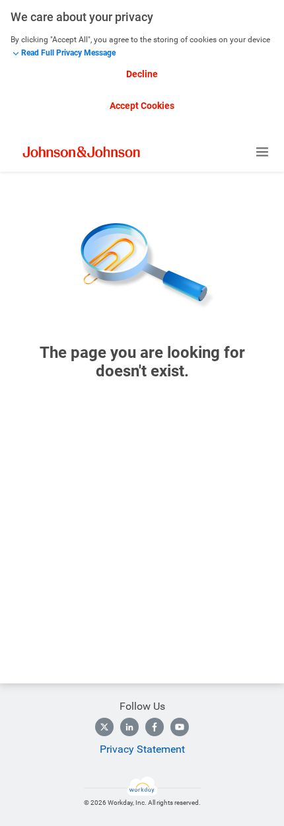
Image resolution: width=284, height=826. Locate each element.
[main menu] (262, 152)
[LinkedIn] (129, 727)
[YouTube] (179, 727)
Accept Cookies (142, 105)
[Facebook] (154, 727)
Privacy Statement (142, 749)
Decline (142, 74)
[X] (104, 727)
